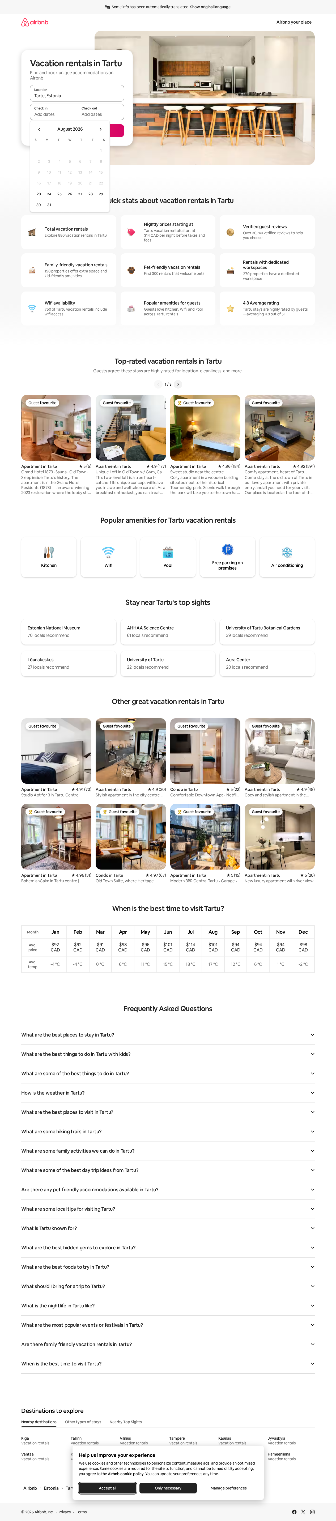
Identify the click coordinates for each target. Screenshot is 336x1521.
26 (70, 194)
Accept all (107, 1488)
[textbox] (53, 114)
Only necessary (168, 1488)
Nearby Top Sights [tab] (126, 1421)
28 (90, 194)
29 (101, 194)
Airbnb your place (294, 22)
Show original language (210, 7)
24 (49, 194)
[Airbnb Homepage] (34, 22)
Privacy (65, 1512)
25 (59, 194)
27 (80, 194)
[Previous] (158, 384)
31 (49, 204)
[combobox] (77, 95)
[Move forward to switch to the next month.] (100, 129)
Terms (81, 1512)
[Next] (178, 384)
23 (39, 194)
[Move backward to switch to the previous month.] (39, 129)
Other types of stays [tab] (83, 1421)
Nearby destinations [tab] (39, 1421)
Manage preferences (229, 1488)
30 (38, 204)
